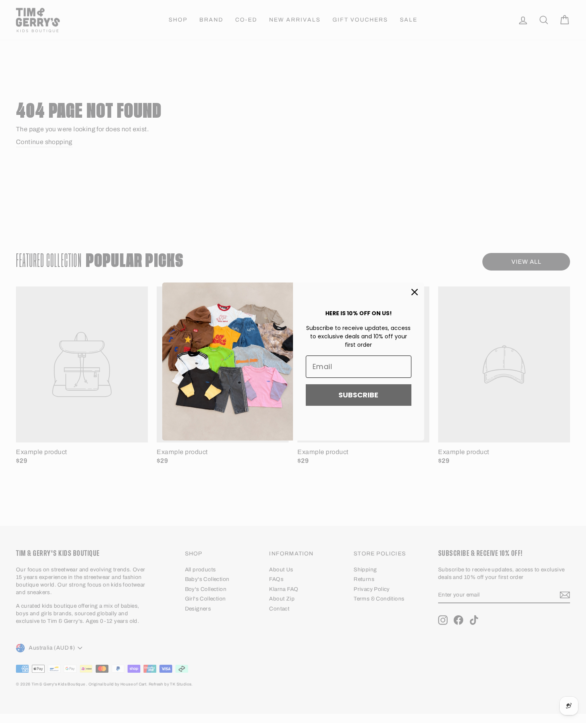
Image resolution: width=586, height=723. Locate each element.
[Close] (414, 292)
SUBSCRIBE (358, 395)
